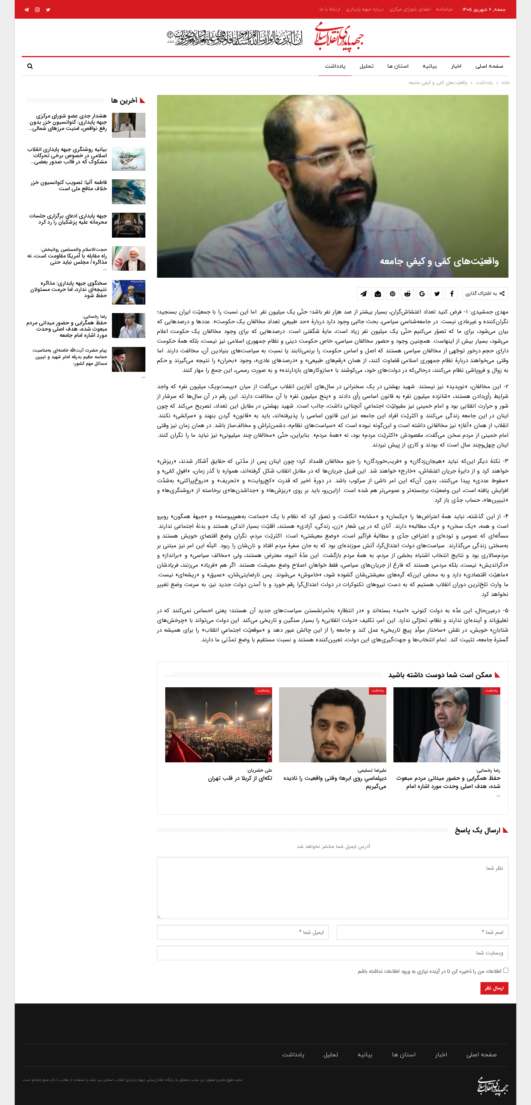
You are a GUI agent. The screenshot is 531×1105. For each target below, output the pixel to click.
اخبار (456, 66)
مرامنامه (445, 9)
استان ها (398, 66)
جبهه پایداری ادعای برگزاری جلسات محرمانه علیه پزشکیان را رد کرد (68, 219)
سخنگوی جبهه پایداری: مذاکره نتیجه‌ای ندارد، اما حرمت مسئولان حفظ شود (68, 289)
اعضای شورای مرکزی (410, 9)
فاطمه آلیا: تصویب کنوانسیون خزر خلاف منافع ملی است (69, 185)
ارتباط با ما (330, 9)
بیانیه (430, 66)
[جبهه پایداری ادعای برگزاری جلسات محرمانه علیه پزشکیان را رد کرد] (128, 225)
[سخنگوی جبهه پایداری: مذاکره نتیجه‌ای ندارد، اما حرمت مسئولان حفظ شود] (128, 292)
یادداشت (335, 66)
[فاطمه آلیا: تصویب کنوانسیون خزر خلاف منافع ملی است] (128, 191)
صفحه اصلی (489, 66)
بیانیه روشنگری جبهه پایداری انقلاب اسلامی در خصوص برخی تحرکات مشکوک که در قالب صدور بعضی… (67, 155)
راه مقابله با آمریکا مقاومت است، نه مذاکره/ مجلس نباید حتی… (67, 259)
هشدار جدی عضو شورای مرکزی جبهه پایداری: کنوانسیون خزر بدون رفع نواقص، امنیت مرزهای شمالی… (67, 122)
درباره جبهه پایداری (365, 9)
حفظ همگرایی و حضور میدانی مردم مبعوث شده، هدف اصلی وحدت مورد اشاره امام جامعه (66, 326)
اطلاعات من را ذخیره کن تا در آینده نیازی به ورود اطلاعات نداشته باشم (429, 971)
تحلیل (367, 66)
